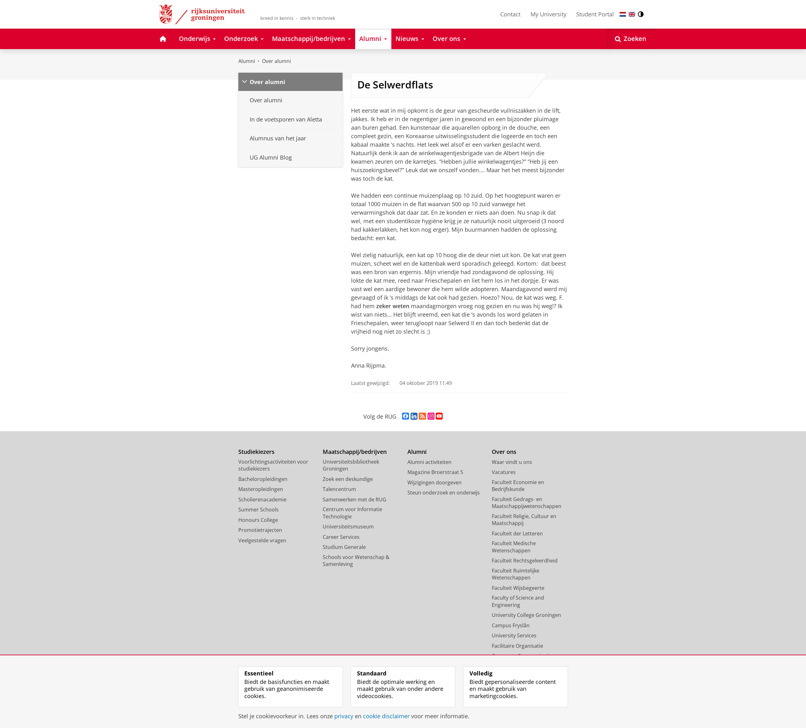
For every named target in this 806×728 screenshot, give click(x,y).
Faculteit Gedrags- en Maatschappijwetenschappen (526, 503)
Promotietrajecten (260, 530)
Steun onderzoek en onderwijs (443, 492)
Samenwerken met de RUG (354, 499)
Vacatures (504, 472)
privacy (343, 716)
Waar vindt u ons (512, 462)
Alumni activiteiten (429, 462)
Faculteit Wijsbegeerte (518, 587)
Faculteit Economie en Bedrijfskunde (518, 486)
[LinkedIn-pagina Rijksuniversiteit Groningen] (414, 416)
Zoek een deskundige (348, 479)
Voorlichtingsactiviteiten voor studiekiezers (273, 465)
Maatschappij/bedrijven (355, 451)
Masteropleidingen (260, 489)
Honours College (258, 519)
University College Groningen (526, 615)
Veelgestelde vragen (262, 540)
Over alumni (276, 61)
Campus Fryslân (511, 625)
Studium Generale (344, 547)
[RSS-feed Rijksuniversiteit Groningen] (422, 416)
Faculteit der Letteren (517, 533)
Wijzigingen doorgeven (434, 482)
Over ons (504, 451)
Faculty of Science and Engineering (518, 601)
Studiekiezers (256, 451)
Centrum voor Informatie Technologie (352, 513)
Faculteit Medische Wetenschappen (514, 547)
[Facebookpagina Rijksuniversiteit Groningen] (405, 416)
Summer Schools (258, 509)
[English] (632, 14)
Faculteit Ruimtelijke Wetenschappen (515, 574)
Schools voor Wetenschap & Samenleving (356, 561)
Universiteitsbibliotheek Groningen (351, 465)
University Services (514, 635)
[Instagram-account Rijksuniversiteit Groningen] (431, 416)
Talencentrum (339, 489)
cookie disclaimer (386, 716)
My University (548, 14)
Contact (510, 14)
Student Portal (595, 14)
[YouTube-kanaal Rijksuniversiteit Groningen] (439, 416)
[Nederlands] (623, 14)
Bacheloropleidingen (262, 479)
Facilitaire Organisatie (517, 645)
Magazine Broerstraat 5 (435, 472)
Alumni (246, 61)
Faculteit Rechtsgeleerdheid (525, 560)
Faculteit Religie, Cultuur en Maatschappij (524, 520)
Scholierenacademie (262, 499)
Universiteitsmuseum (348, 526)
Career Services (341, 536)
